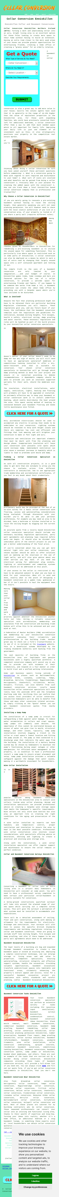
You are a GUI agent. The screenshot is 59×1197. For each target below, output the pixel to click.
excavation (39, 963)
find (14, 1081)
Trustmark (41, 644)
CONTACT (43, 14)
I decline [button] (35, 1181)
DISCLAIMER (52, 14)
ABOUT (37, 14)
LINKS (31, 14)
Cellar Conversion (10, 1168)
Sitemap (5, 1166)
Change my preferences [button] (35, 1187)
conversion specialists (42, 324)
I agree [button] (35, 1175)
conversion (9, 271)
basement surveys (42, 1012)
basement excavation (23, 949)
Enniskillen (9, 675)
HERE (44, 1066)
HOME (26, 14)
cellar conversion (46, 123)
